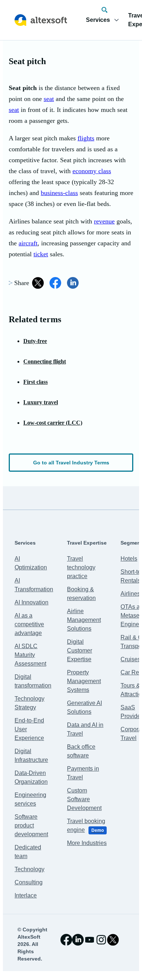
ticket (40, 254)
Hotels (129, 559)
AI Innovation (31, 602)
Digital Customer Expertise (79, 650)
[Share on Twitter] (38, 283)
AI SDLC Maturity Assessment (30, 655)
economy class (91, 171)
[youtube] (89, 940)
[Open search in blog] (104, 10)
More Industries (87, 843)
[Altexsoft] (41, 20)
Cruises (131, 659)
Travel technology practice (81, 567)
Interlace (26, 895)
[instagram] (101, 940)
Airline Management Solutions (84, 620)
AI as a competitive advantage (29, 624)
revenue (104, 221)
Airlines (130, 594)
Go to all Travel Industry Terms (71, 462)
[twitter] (113, 940)
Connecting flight (44, 361)
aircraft (28, 243)
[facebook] (66, 940)
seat (49, 98)
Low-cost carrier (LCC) (52, 423)
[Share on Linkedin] (73, 283)
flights (86, 138)
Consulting (29, 882)
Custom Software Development (84, 799)
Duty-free (35, 341)
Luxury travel (40, 402)
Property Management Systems (84, 681)
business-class (59, 192)
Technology (29, 869)
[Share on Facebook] (55, 283)
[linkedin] (78, 940)
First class (35, 382)
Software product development (31, 825)
